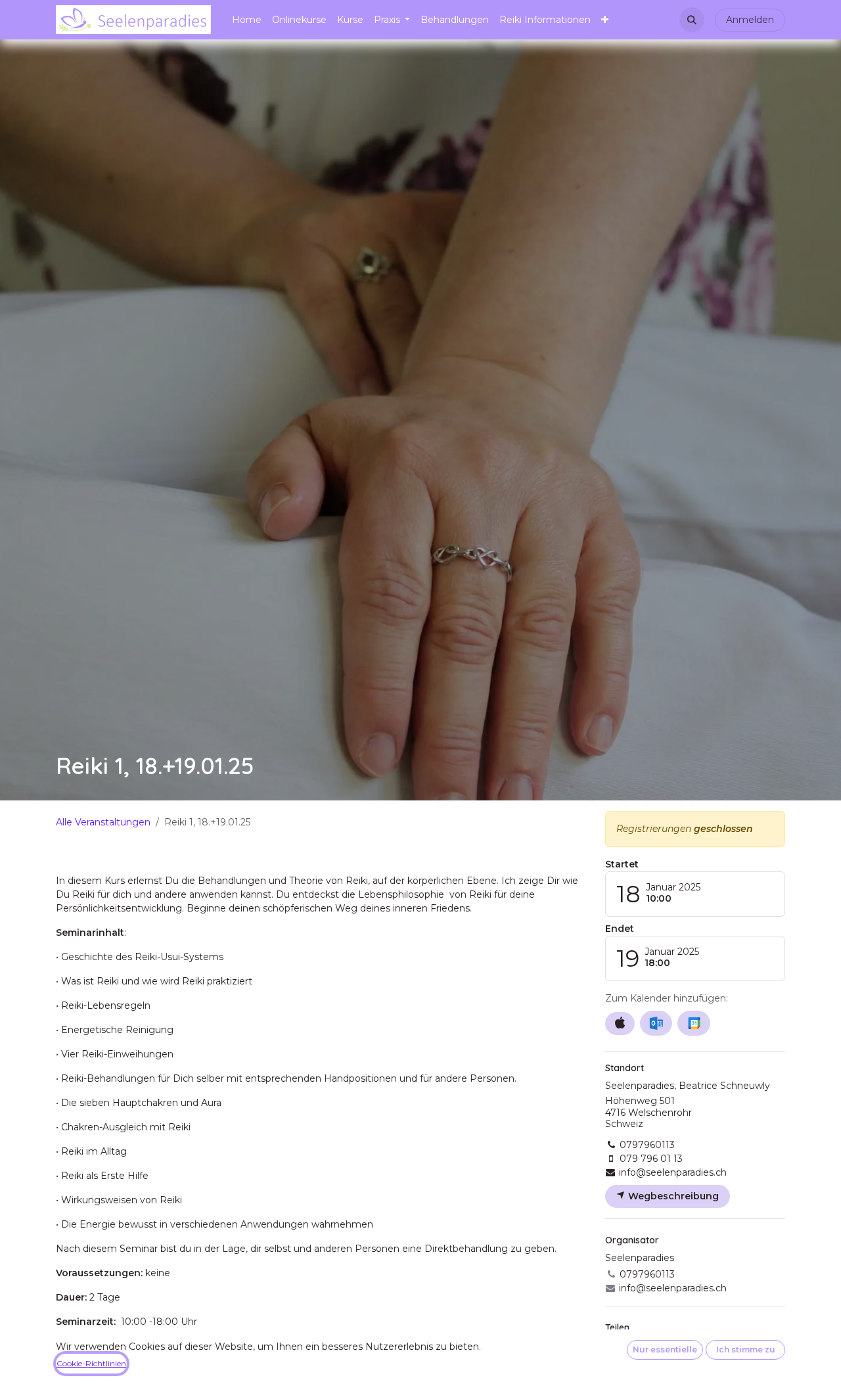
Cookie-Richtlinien (91, 1363)
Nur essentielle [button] (665, 1349)
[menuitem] (247, 20)
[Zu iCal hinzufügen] (620, 1023)
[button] (691, 19)
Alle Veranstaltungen (103, 822)
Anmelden (750, 20)
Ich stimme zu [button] (745, 1349)
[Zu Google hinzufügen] (693, 1023)
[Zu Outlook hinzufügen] (656, 1023)
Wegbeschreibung (672, 1196)
